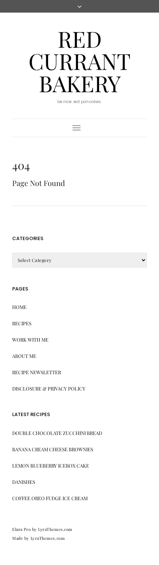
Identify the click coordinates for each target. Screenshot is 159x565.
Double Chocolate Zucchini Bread (57, 433)
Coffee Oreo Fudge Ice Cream (50, 498)
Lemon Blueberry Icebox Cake (50, 465)
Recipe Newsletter (36, 372)
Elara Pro (21, 529)
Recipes (21, 323)
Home (19, 307)
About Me (24, 356)
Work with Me (30, 339)
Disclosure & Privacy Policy (48, 388)
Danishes (23, 482)
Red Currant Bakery (79, 61)
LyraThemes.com (48, 538)
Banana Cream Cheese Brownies (52, 449)
